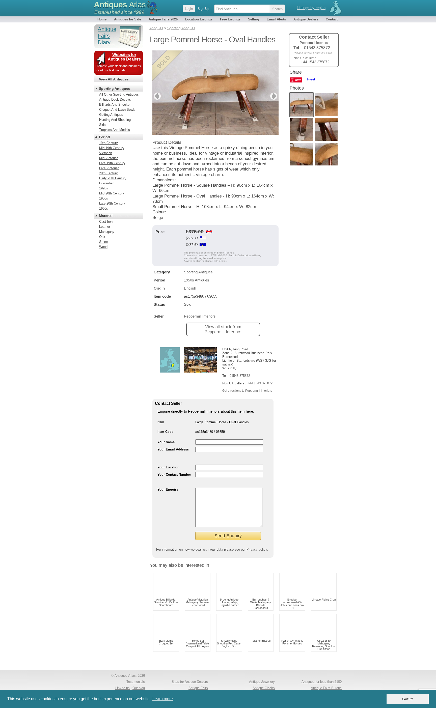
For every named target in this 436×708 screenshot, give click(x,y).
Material (106, 216)
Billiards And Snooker (114, 104)
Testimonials (135, 682)
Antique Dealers (305, 19)
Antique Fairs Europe (326, 688)
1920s (103, 188)
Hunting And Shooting (115, 120)
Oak (102, 237)
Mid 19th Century (111, 148)
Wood (103, 247)
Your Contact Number (174, 474)
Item (160, 422)
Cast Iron (106, 221)
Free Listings (230, 19)
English (190, 288)
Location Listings (198, 19)
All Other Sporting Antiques (119, 94)
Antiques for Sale (127, 19)
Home (101, 19)
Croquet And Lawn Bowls (117, 109)
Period (104, 137)
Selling (253, 19)
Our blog (138, 688)
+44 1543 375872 (259, 383)
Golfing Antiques (111, 115)
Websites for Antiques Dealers (124, 56)
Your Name (166, 442)
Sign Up (203, 9)
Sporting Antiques (198, 272)
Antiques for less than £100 (322, 682)
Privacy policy (257, 549)
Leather (104, 227)
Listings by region (311, 8)
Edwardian (106, 183)
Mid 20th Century (111, 193)
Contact (332, 19)
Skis (102, 125)
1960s (103, 208)
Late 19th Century (112, 163)
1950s (103, 198)
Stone (103, 242)
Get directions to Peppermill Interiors (247, 390)
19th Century (108, 143)
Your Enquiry (167, 489)
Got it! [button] (407, 699)
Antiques (120, 4)
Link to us (122, 688)
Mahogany (106, 232)
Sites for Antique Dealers (190, 682)
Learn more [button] (162, 699)
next (274, 96)
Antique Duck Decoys (115, 99)
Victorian (105, 153)
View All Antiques (114, 79)
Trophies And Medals (114, 130)
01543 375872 (240, 376)
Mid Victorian (108, 158)
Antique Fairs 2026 (163, 19)
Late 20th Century (112, 203)
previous (156, 96)
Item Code (165, 432)
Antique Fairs (198, 688)
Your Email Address (173, 449)
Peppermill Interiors (200, 316)
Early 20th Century (112, 178)
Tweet (311, 79)
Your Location (168, 467)
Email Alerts (276, 19)
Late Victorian (109, 168)
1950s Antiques (196, 280)
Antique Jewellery (262, 682)
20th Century (108, 173)
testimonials (117, 70)
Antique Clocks (264, 688)
